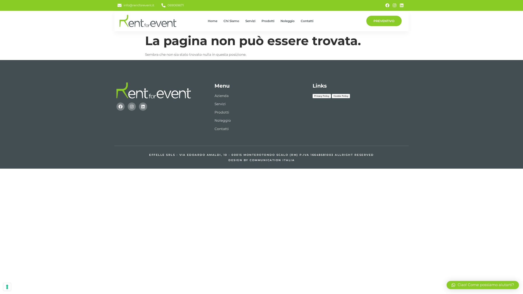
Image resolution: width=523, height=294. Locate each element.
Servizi (250, 21)
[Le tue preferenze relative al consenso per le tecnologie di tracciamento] (7, 287)
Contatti (307, 21)
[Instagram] (394, 5)
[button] (483, 285)
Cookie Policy (340, 96)
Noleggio (287, 21)
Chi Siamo (231, 21)
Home (212, 21)
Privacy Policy (321, 96)
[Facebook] (387, 5)
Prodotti (268, 21)
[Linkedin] (402, 5)
